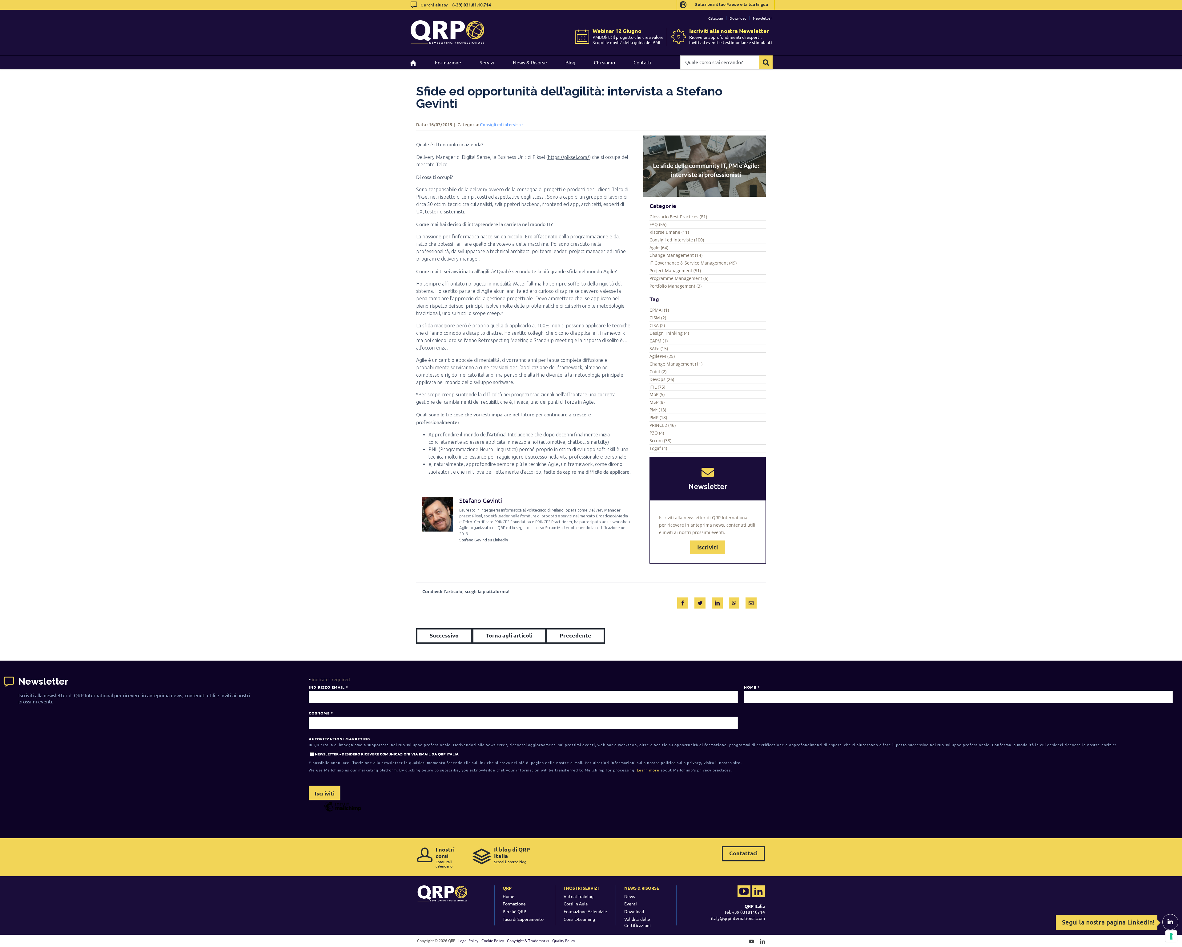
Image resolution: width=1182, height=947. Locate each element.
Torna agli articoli (509, 635)
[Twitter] (700, 602)
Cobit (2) (657, 371)
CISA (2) (657, 325)
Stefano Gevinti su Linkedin (483, 539)
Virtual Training (578, 896)
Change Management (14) (675, 255)
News (629, 896)
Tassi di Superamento (523, 919)
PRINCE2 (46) (662, 425)
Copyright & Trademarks (528, 940)
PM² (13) (657, 410)
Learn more (648, 769)
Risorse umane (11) (669, 232)
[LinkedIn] (717, 602)
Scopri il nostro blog (512, 855)
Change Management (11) (675, 364)
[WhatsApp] (734, 602)
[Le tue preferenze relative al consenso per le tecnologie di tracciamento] (1171, 936)
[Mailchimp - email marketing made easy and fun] (342, 811)
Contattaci (743, 852)
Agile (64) (658, 247)
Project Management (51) (675, 270)
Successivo (444, 635)
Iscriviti (707, 547)
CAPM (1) (658, 341)
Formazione (514, 903)
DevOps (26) (661, 379)
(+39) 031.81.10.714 (471, 4)
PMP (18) (658, 417)
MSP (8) (657, 402)
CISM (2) (657, 318)
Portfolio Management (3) (675, 286)
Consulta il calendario (445, 857)
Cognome (321, 712)
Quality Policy (563, 940)
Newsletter (762, 18)
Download (738, 18)
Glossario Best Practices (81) (678, 217)
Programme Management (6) (678, 278)
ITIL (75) (657, 387)
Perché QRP (514, 911)
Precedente (575, 635)
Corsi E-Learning (579, 919)
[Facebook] (682, 602)
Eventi (630, 903)
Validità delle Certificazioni (637, 922)
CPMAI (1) (659, 310)
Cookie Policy (492, 940)
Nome (751, 687)
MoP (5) (657, 394)
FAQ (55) (657, 224)
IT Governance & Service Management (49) (693, 263)
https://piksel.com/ (568, 157)
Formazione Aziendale (585, 911)
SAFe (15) (658, 348)
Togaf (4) (658, 448)
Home (508, 896)
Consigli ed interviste (501, 124)
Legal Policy (468, 940)
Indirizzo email (328, 687)
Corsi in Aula (576, 903)
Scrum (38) (660, 440)
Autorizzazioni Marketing (339, 738)
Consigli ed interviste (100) (676, 240)
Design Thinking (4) (669, 333)
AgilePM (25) (662, 356)
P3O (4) (656, 433)
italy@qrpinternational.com (738, 918)
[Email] (751, 602)
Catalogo (715, 18)
